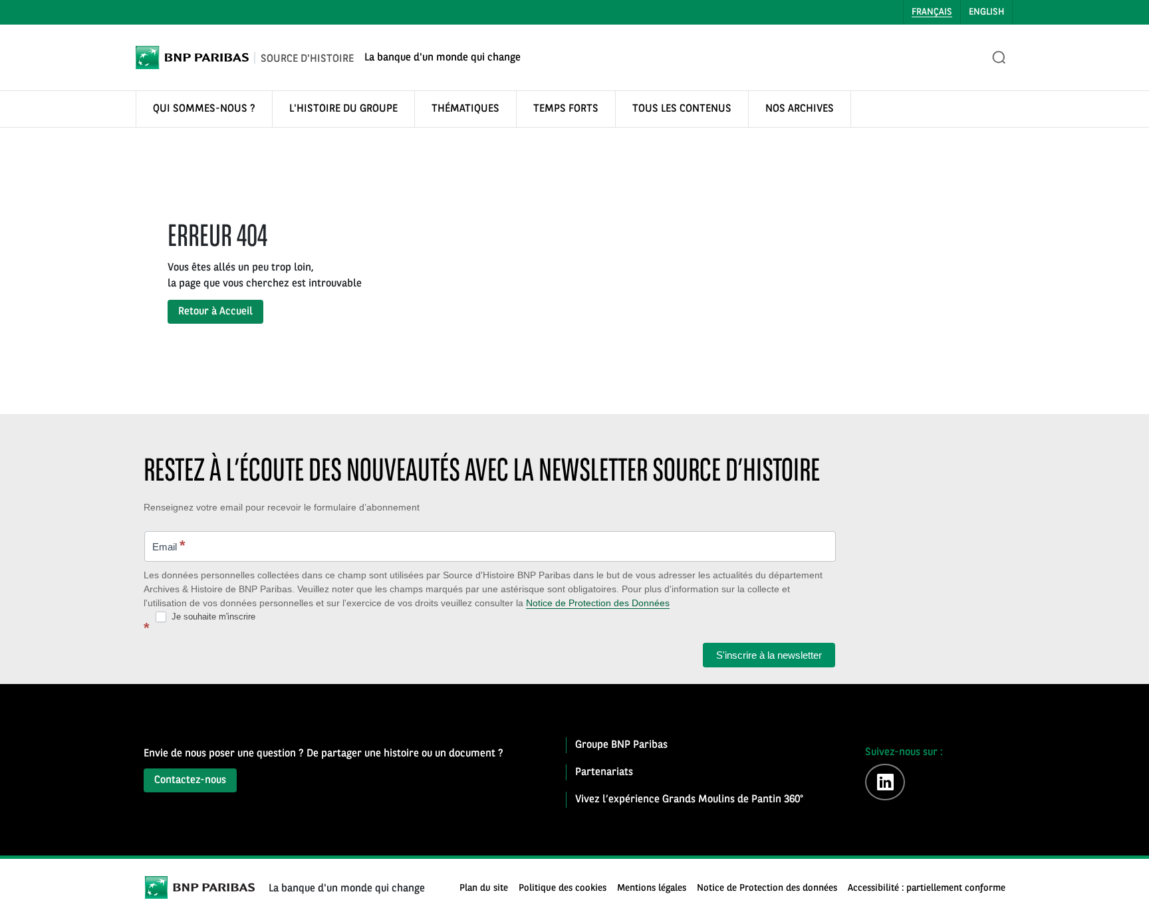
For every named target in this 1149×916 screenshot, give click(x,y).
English (986, 12)
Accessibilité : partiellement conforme (926, 888)
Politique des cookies (562, 888)
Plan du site (483, 888)
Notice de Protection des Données (598, 603)
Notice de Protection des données (767, 888)
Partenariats (604, 772)
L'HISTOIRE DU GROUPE (343, 109)
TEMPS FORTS (565, 109)
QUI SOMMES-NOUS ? (204, 109)
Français (932, 12)
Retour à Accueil (215, 311)
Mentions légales (651, 888)
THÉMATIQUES (465, 109)
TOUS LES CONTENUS (681, 109)
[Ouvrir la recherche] (999, 57)
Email (169, 545)
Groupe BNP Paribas (621, 745)
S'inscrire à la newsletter (769, 655)
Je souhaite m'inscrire (212, 617)
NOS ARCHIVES (799, 109)
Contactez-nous (190, 780)
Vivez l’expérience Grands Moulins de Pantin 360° (689, 799)
